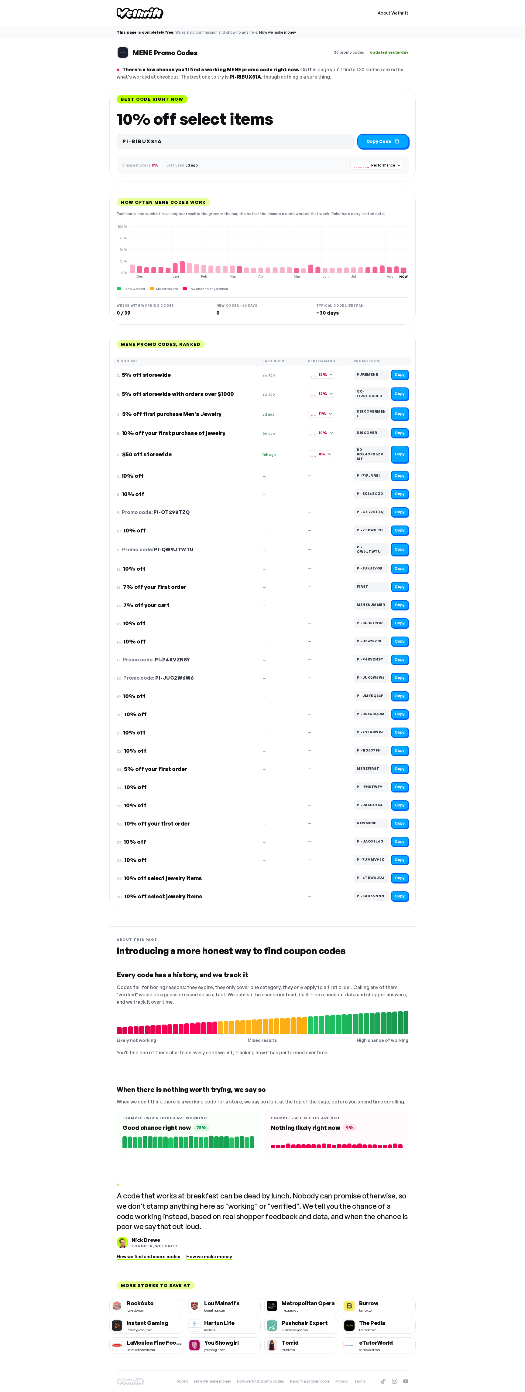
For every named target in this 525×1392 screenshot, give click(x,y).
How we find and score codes (148, 1256)
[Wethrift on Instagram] (394, 1381)
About (182, 1381)
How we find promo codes (260, 1381)
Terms (360, 1381)
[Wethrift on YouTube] (406, 1381)
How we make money (277, 32)
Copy (400, 374)
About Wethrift (393, 12)
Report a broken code (309, 1381)
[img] (262, 251)
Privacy (341, 1381)
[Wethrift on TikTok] (383, 1381)
